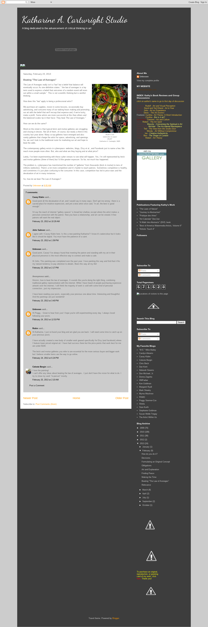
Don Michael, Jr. (146, 373)
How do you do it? (149, 454)
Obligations (147, 465)
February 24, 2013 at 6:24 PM (45, 358)
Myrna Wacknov (146, 393)
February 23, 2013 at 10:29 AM (46, 221)
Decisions (146, 458)
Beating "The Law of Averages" (155, 481)
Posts (143, 270)
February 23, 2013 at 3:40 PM (45, 300)
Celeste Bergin (39, 367)
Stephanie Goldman (148, 410)
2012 (142, 439)
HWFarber (143, 380)
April (144, 493)
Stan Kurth (144, 407)
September (147, 501)
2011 (142, 436)
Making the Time (149, 477)
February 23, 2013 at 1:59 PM (45, 240)
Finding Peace (148, 473)
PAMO (142, 397)
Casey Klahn (38, 197)
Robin (35, 328)
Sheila (142, 404)
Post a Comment (36, 385)
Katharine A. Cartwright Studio (74, 19)
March (145, 490)
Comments (145, 275)
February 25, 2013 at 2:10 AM (45, 380)
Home (76, 398)
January (146, 447)
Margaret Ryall (145, 387)
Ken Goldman (145, 383)
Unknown (36, 249)
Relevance (146, 485)
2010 (142, 432)
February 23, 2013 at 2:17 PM (45, 268)
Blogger (115, 618)
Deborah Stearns (146, 370)
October (146, 505)
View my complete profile (148, 80)
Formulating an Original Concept (156, 462)
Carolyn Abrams (146, 353)
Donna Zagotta (145, 377)
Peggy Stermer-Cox (148, 400)
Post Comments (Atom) (46, 404)
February (146, 450)
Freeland (140, 115)
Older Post (121, 398)
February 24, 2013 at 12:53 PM (46, 319)
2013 (142, 443)
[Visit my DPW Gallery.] (151, 160)
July (144, 497)
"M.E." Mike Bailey (147, 350)
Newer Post (30, 398)
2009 (142, 428)
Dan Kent (143, 367)
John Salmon (38, 230)
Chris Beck (144, 363)
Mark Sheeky (145, 390)
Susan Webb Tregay (148, 414)
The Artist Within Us (148, 417)
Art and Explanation (150, 469)
